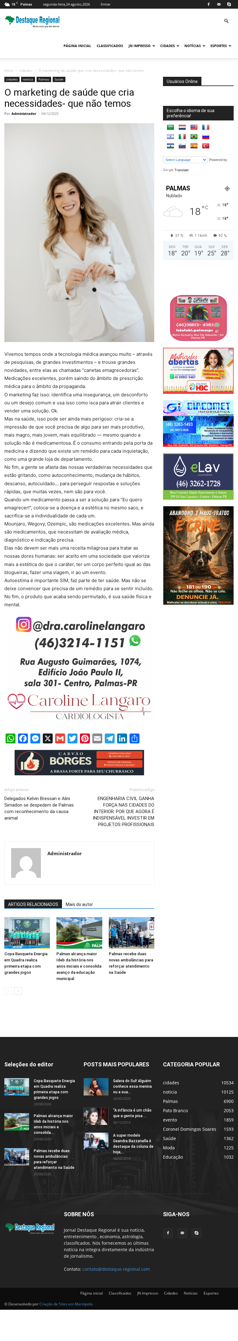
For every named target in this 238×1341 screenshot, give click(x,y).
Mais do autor (79, 904)
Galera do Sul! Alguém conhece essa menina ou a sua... (132, 1086)
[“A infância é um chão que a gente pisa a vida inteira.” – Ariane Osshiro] (96, 1116)
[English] (194, 127)
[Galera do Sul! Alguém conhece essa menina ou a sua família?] (96, 1086)
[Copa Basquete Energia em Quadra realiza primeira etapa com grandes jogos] (27, 932)
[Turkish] (205, 146)
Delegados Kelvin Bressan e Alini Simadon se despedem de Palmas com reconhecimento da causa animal (39, 808)
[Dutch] (182, 127)
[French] (205, 127)
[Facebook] (208, 4)
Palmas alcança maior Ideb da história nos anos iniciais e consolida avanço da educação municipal (78, 966)
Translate (181, 170)
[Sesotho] (170, 146)
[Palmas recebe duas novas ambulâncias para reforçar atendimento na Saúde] (131, 932)
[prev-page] (8, 991)
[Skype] (229, 4)
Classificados (110, 45)
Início (8, 70)
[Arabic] (170, 127)
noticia (28, 79)
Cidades (167, 45)
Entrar (105, 4)
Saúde (59, 79)
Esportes (218, 45)
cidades (26, 70)
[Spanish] (194, 146)
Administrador (23, 113)
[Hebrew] (170, 137)
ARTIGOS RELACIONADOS (33, 904)
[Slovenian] (182, 146)
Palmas (43, 79)
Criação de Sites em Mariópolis (66, 1304)
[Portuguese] (194, 137)
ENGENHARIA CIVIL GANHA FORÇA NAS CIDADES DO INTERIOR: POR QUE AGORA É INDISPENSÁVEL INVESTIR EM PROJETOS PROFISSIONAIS (123, 811)
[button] (226, 21)
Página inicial (77, 45)
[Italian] (182, 137)
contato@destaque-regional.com (116, 1269)
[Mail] (218, 4)
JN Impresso (140, 45)
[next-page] (18, 991)
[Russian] (205, 137)
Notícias (192, 45)
